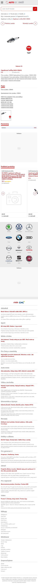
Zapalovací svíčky (6, 19)
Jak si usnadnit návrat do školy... (8, 359)
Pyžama (3, 547)
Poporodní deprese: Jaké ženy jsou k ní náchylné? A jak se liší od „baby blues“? (19, 477)
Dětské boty (3, 553)
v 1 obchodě (5, 216)
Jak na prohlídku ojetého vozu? (8, 524)
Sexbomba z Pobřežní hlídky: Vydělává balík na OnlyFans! (14, 344)
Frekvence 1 (4, 569)
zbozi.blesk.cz (4, 522)
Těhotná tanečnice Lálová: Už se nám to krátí (11, 345)
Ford (9, 242)
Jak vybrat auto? (4, 533)
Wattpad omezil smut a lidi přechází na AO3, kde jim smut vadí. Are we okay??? (18, 462)
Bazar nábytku (4, 557)
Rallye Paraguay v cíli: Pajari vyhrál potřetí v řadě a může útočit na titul (16, 373)
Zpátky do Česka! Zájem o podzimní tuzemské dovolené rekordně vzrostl (17, 444)
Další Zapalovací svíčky (7, 171)
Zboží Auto (3, 529)
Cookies (28, 580)
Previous (3, 193)
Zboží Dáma (3, 520)
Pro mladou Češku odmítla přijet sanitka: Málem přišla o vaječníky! (16, 319)
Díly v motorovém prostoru (8, 16)
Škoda (9, 231)
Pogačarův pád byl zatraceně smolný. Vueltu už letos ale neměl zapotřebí (17, 330)
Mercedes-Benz (29, 231)
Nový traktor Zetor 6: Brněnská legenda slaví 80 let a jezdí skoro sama (17, 488)
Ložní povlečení (4, 555)
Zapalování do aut (22, 16)
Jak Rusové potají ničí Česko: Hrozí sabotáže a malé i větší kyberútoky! (17, 314)
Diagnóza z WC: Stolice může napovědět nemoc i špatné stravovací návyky (18, 473)
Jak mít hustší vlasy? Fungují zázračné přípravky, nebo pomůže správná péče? (19, 486)
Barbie (2, 543)
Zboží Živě (3, 516)
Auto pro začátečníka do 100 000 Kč (9, 527)
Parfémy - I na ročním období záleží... (9, 361)
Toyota (29, 252)
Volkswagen (19, 231)
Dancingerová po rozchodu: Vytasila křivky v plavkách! (13, 347)
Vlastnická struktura (21, 582)
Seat (19, 263)
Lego (2, 545)
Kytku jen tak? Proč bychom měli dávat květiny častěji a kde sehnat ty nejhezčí (18, 460)
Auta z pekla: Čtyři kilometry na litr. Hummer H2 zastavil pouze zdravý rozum (18, 375)
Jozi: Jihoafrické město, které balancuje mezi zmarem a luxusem (15, 442)
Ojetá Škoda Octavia (5, 531)
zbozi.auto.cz (4, 14)
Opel (9, 252)
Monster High (4, 541)
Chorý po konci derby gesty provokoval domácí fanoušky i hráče (15, 508)
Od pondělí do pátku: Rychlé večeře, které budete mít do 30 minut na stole (17, 426)
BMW (19, 242)
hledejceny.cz (4, 514)
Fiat (29, 263)
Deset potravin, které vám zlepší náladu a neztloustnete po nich (15, 475)
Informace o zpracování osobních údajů (17, 580)
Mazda (9, 263)
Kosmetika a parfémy (5, 549)
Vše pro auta (13, 14)
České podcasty (4, 565)
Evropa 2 (3, 571)
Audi (29, 242)
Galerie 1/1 (19, 66)
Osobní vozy (4, 518)
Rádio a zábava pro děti (6, 567)
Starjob (2, 563)
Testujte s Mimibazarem (6, 540)
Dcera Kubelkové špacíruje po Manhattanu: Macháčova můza (15, 328)
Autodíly (21, 14)
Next (35, 193)
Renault (19, 252)
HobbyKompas (4, 525)
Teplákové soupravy (5, 551)
